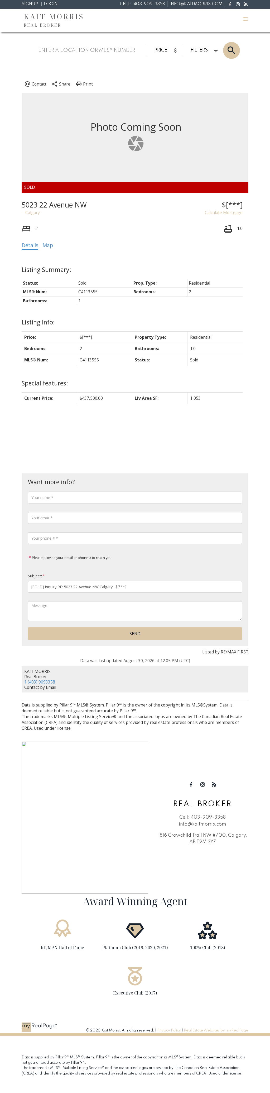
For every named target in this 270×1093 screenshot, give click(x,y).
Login (51, 4)
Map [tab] (47, 245)
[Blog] (245, 4)
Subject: (35, 575)
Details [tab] (30, 245)
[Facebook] (229, 4)
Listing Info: (38, 322)
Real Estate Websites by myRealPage (216, 1030)
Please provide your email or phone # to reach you (71, 557)
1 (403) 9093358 (39, 682)
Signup (30, 4)
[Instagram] (237, 4)
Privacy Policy (169, 1030)
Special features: (45, 383)
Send (135, 634)
